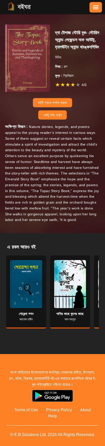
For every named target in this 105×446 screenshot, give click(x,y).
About (85, 410)
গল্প (61, 66)
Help (52, 416)
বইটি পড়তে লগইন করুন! (52, 103)
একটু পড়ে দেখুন (52, 115)
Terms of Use (26, 410)
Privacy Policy (59, 410)
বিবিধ (58, 57)
